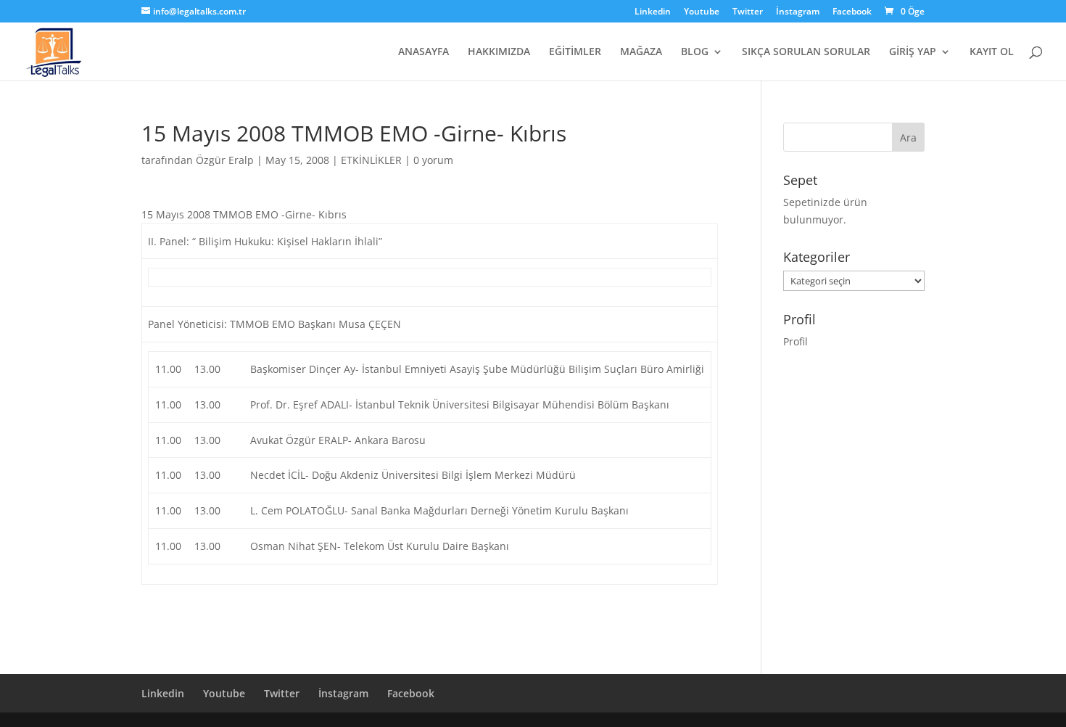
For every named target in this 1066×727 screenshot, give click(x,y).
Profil (795, 341)
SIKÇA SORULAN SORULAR (806, 52)
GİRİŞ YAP (912, 52)
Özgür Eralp (225, 160)
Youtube (701, 12)
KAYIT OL (992, 52)
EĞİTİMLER (575, 52)
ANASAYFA (423, 52)
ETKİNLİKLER (371, 160)
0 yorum (433, 160)
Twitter (747, 12)
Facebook (852, 12)
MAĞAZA (641, 52)
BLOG (694, 52)
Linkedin (653, 12)
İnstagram (797, 12)
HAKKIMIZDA (499, 52)
